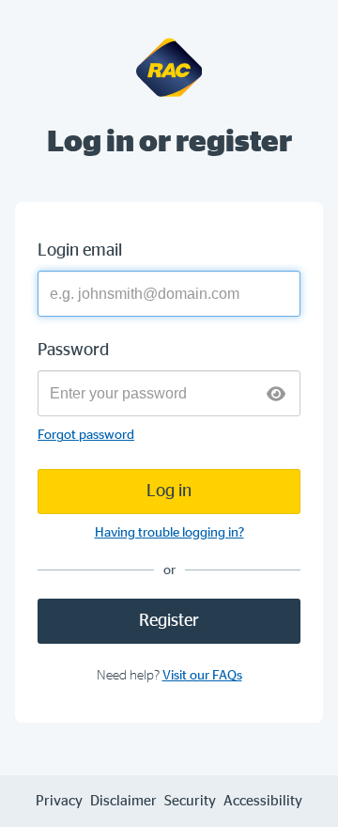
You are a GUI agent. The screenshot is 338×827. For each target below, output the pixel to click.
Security (190, 801)
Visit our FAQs (202, 675)
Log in (169, 491)
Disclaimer (123, 801)
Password (73, 350)
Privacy (59, 801)
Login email (80, 250)
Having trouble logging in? (169, 532)
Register (169, 621)
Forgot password (86, 435)
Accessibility (262, 801)
